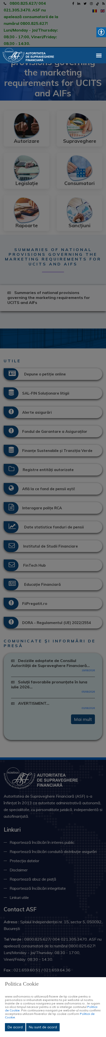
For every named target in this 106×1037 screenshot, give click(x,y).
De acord (15, 1027)
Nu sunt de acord (43, 1027)
